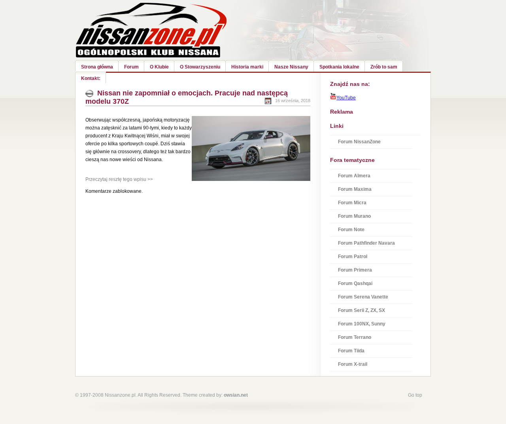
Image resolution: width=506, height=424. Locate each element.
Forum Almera (354, 176)
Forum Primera (355, 270)
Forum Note (351, 229)
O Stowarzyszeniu (200, 67)
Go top (415, 395)
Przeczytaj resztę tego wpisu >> (119, 179)
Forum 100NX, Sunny (361, 324)
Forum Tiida (351, 351)
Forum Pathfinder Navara (366, 243)
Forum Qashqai (355, 283)
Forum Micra (352, 202)
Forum (131, 67)
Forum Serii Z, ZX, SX (361, 310)
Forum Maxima (355, 189)
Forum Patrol (352, 256)
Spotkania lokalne (339, 67)
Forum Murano (354, 216)
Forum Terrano (354, 337)
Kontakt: (90, 78)
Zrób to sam (383, 67)
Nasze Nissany (291, 67)
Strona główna (97, 67)
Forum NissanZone (359, 142)
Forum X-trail (352, 364)
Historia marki (247, 67)
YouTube (346, 98)
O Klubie (159, 67)
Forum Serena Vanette (363, 297)
